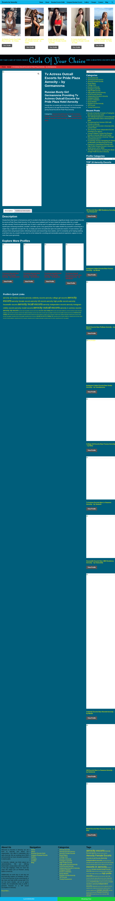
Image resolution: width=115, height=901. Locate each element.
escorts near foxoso (34, 310)
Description (9, 211)
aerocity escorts (95, 850)
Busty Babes (92, 83)
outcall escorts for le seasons (21, 318)
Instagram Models (93, 98)
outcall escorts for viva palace (62, 318)
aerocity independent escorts (54, 305)
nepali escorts (93, 890)
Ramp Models (92, 101)
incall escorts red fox (73, 314)
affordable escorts (90, 862)
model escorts (89, 888)
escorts (110, 864)
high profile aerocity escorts (95, 873)
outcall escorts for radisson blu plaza (36, 318)
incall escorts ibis (27, 314)
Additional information (22, 211)
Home (41, 2)
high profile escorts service (101, 878)
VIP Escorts (91, 105)
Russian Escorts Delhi (58, 2)
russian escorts (102, 890)
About (47, 2)
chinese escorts (104, 864)
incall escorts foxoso (68, 312)
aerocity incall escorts (30, 304)
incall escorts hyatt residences (16, 314)
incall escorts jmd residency (37, 314)
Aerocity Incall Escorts (93, 858)
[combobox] (100, 159)
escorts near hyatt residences (59, 310)
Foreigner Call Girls (94, 89)
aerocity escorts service (102, 853)
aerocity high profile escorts (58, 301)
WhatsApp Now (86, 899)
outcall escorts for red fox (49, 318)
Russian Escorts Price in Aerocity (99, 894)
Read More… (5, 891)
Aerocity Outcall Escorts (60, 114)
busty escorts (98, 864)
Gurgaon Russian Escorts (74, 2)
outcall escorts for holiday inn (44, 316)
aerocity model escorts (24, 308)
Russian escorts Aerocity (95, 103)
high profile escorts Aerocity (99, 876)
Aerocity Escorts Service (95, 79)
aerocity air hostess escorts (14, 298)
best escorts (104, 862)
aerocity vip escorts (11, 310)
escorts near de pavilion (24, 310)
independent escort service (98, 886)
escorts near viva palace (47, 312)
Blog (106, 2)
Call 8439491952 (28, 899)
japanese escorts (108, 886)
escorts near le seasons (13, 312)
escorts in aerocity (96, 866)
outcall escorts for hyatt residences (61, 316)
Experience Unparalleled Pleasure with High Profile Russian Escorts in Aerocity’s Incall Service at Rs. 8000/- (101, 146)
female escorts (96, 869)
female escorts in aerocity (97, 871)
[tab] (8, 211)
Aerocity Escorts (93, 78)
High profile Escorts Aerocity (97, 92)
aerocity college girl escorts (56, 298)
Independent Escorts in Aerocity (98, 96)
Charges (93, 2)
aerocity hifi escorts (38, 301)
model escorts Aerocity (98, 888)
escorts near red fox (37, 312)
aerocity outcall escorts (46, 307)
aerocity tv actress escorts (58, 118)
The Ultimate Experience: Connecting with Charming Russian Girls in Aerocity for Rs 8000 (101, 118)
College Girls (92, 85)
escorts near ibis (70, 310)
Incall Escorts (94, 882)
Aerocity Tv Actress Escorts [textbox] (100, 159)
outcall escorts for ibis (74, 316)
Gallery (86, 2)
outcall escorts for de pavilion (18, 316)
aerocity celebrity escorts (35, 298)
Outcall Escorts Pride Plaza (59, 116)
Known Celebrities (93, 100)
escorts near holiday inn (46, 310)
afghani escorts (98, 862)
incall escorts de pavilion (58, 312)
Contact (100, 2)
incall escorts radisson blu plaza (62, 314)
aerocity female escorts (21, 301)
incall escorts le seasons (49, 314)
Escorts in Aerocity (9, 2)
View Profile (7, 45)
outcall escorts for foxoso (30, 316)
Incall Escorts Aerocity (95, 94)
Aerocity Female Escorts (95, 81)
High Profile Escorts (94, 90)
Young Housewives (94, 107)
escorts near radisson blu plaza (25, 312)
